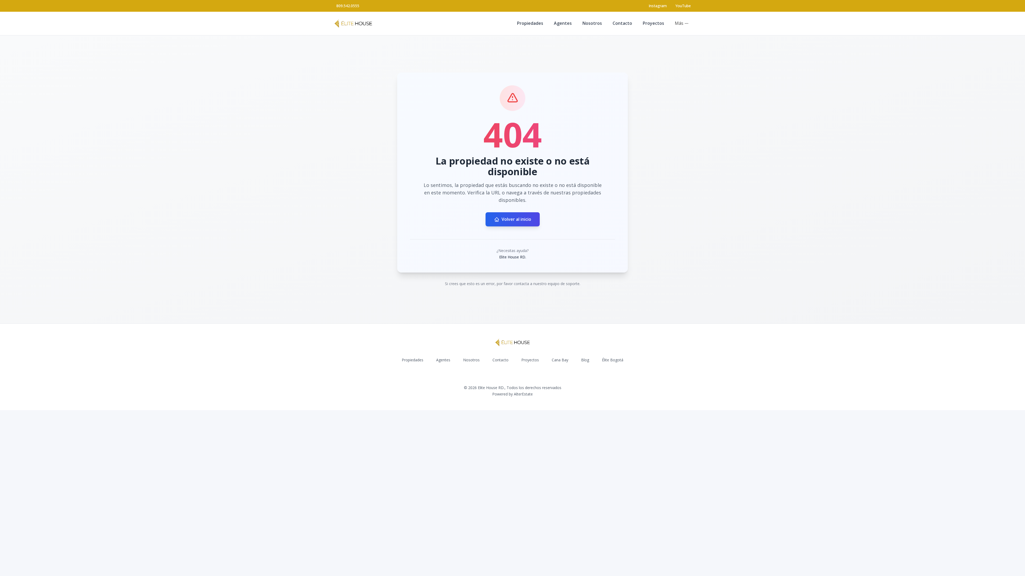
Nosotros (592, 23)
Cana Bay (560, 359)
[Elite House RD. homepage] (353, 23)
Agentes (563, 23)
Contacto (622, 23)
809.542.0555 (347, 5)
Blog (585, 359)
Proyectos (653, 23)
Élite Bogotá (612, 359)
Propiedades (530, 23)
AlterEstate (523, 394)
